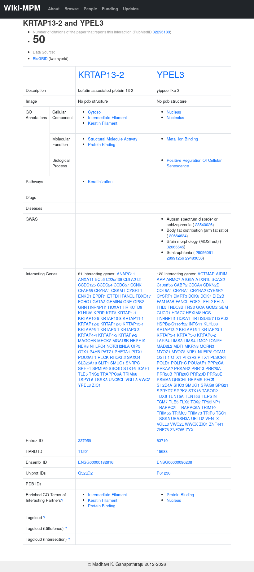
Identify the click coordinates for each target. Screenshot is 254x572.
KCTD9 (135, 307)
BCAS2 (218, 279)
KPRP (99, 313)
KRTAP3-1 (109, 329)
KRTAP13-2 (101, 74)
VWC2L (177, 424)
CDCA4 (195, 285)
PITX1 (137, 352)
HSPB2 (221, 318)
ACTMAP (206, 274)
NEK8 (83, 346)
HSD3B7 (206, 318)
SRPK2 (180, 391)
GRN (82, 307)
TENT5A (176, 396)
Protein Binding (101, 144)
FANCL (128, 296)
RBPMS (195, 379)
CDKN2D (211, 285)
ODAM (219, 352)
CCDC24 (104, 285)
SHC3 (178, 385)
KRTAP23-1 (211, 329)
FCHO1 (84, 301)
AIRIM (221, 274)
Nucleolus (175, 117)
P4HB (95, 352)
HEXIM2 (193, 313)
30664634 (177, 236)
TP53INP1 (211, 402)
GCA (200, 307)
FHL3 (219, 301)
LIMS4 (189, 340)
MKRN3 (192, 346)
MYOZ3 (178, 352)
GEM (223, 307)
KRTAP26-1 (88, 329)
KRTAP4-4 (87, 335)
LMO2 (202, 340)
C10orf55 (165, 285)
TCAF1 (143, 368)
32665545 (175, 247)
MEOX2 (104, 340)
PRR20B (164, 374)
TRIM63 (179, 413)
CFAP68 (85, 290)
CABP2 (180, 285)
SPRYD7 (165, 391)
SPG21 (221, 385)
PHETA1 (122, 352)
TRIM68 (130, 374)
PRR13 (197, 368)
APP (161, 279)
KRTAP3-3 (129, 329)
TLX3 (184, 402)
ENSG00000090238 (174, 462)
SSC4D (115, 368)
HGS (206, 313)
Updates (130, 8)
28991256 (175, 258)
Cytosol (95, 112)
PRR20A (213, 368)
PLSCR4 (218, 357)
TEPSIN (209, 396)
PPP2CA (216, 363)
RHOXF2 (118, 357)
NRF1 (191, 352)
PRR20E (214, 374)
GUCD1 (163, 313)
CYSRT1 (134, 290)
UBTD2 (197, 418)
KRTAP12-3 (110, 324)
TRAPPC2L (167, 407)
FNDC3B (175, 307)
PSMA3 (164, 379)
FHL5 (161, 307)
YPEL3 (170, 74)
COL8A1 (164, 290)
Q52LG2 (85, 473)
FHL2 (208, 301)
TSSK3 (100, 379)
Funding (110, 8)
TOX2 (195, 402)
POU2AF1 (87, 357)
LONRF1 (216, 340)
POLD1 (163, 363)
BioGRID (40, 58)
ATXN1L (202, 279)
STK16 (129, 368)
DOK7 (205, 296)
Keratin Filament (102, 123)
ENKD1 (84, 296)
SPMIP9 (99, 368)
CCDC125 (87, 285)
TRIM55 (164, 413)
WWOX (191, 424)
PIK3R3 (189, 357)
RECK (103, 357)
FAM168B (165, 301)
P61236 (163, 473)
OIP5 (135, 346)
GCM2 (211, 307)
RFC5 (209, 379)
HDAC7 (178, 313)
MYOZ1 (163, 352)
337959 (84, 440)
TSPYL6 (85, 379)
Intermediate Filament (107, 117)
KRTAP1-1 (126, 313)
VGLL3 (131, 379)
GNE (127, 301)
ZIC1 (96, 385)
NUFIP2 (205, 352)
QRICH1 (179, 379)
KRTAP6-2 (206, 335)
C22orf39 (114, 279)
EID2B (218, 296)
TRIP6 (209, 413)
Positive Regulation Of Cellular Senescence (194, 163)
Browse (71, 8)
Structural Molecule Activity (113, 139)
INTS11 (195, 324)
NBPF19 (137, 340)
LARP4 (163, 340)
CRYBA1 (102, 290)
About (53, 8)
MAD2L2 (164, 346)
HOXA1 (114, 307)
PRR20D (198, 374)
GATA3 (99, 301)
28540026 (203, 224)
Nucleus (174, 112)
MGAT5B (120, 340)
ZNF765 (177, 429)
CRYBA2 (198, 290)
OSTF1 (163, 357)
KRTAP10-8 (110, 318)
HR (125, 307)
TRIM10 (208, 407)
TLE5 (83, 374)
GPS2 (138, 301)
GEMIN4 (114, 301)
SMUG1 (117, 363)
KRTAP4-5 (107, 335)
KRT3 (111, 313)
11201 (83, 451)
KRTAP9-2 (127, 335)
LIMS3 (176, 340)
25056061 (204, 252)
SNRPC (133, 363)
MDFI (178, 346)
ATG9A (188, 279)
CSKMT (118, 290)
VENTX (212, 418)
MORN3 (207, 346)
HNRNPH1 (97, 307)
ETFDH (113, 296)
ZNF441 (216, 424)
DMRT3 (180, 296)
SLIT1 (103, 363)
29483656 (194, 258)
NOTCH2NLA (118, 346)
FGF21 (196, 301)
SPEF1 (84, 368)
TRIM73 (195, 413)
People (90, 8)
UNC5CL (116, 379)
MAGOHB (87, 340)
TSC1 (221, 413)
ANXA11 (86, 279)
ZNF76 (163, 429)
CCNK (136, 285)
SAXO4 (133, 357)
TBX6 (162, 396)
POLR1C (179, 363)
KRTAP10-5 (88, 318)
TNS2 (94, 374)
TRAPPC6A (111, 374)
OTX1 (83, 352)
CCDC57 (121, 285)
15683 (162, 451)
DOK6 (193, 296)
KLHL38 (85, 313)
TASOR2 (210, 391)
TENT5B (192, 396)
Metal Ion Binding (182, 139)
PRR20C (181, 374)
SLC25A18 (87, 363)
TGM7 (162, 402)
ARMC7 (173, 279)
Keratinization (100, 181)
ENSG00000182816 (95, 462)
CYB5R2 (215, 290)
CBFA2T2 (132, 279)
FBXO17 (143, 296)
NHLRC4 (97, 346)
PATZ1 (107, 352)
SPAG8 (207, 385)
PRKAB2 (182, 368)
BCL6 (100, 279)
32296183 (161, 31)
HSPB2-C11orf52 (172, 324)
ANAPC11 (126, 274)
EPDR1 (99, 296)
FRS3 (190, 307)
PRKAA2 (165, 368)
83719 (162, 440)
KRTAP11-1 (133, 318)
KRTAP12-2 (88, 324)
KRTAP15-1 (133, 324)
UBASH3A (180, 418)
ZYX (190, 429)
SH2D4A (164, 385)
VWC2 (144, 379)
